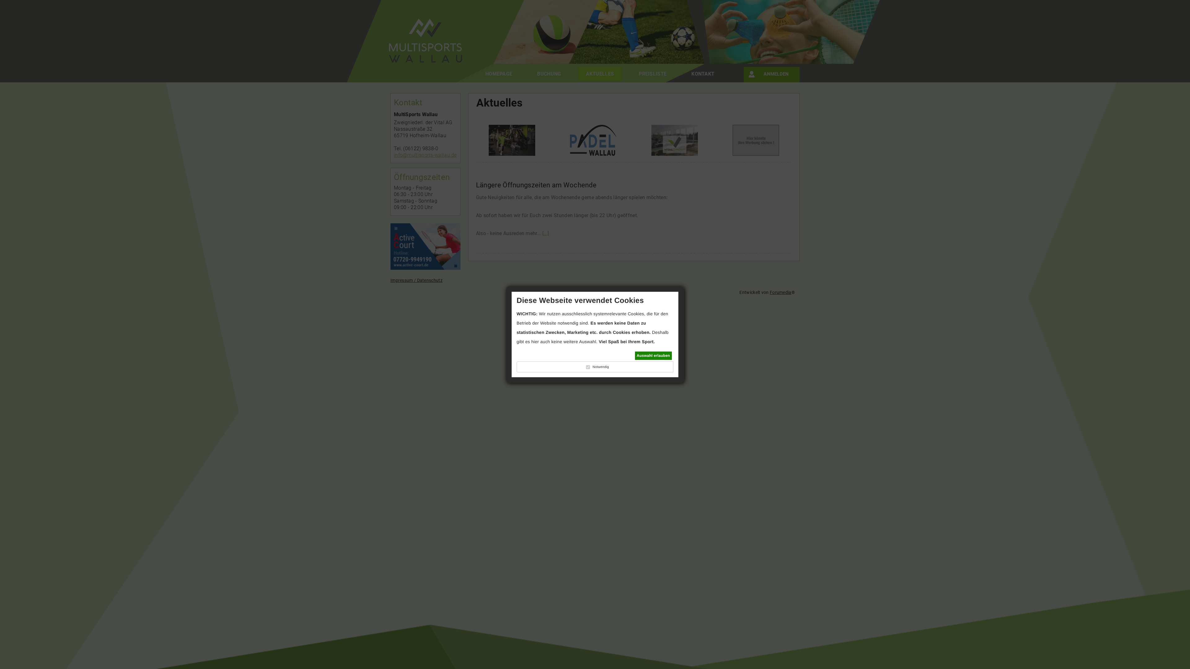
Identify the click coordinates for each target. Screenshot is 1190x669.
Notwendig (601, 367)
